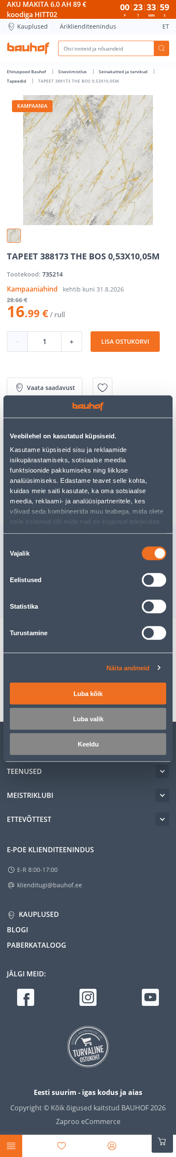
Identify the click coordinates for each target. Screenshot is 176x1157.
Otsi (161, 48)
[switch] (154, 580)
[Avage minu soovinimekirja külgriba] (61, 1146)
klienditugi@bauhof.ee (49, 885)
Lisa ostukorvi (125, 341)
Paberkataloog (36, 945)
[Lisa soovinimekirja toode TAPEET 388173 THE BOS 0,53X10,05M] (102, 388)
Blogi (17, 929)
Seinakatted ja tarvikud (124, 71)
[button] (14, 236)
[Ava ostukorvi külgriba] (162, 1141)
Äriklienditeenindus (88, 26)
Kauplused (32, 26)
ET (165, 26)
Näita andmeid (128, 667)
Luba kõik (88, 693)
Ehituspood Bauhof (27, 71)
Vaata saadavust (51, 388)
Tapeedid (17, 81)
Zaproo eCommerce (88, 1121)
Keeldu (88, 744)
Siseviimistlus (73, 71)
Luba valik (88, 719)
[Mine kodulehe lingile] (28, 48)
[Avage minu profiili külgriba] (112, 1146)
